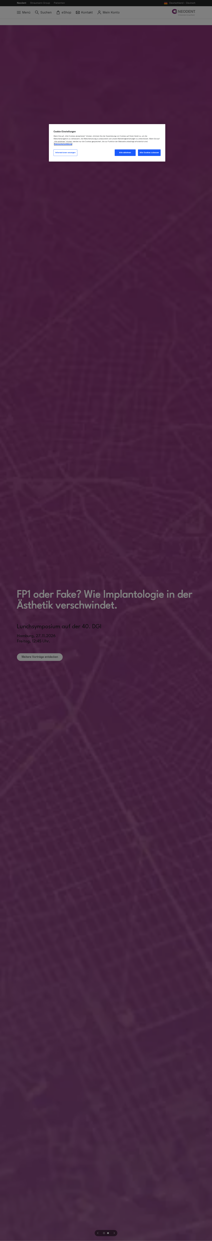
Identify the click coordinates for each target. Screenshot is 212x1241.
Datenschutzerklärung (63, 144)
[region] (107, 143)
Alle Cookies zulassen (149, 152)
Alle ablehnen (125, 152)
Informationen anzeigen (65, 152)
